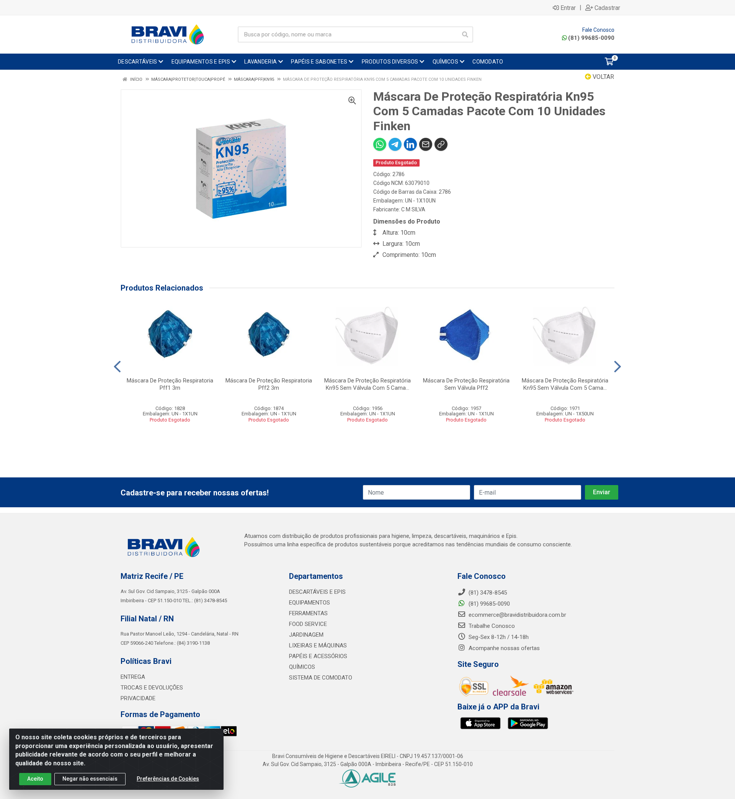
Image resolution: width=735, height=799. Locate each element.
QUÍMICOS (302, 666)
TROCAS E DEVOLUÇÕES (152, 687)
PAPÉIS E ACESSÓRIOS (318, 656)
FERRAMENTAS (308, 613)
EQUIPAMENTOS (309, 602)
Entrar (568, 8)
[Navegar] (117, 366)
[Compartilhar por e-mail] (425, 144)
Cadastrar (607, 8)
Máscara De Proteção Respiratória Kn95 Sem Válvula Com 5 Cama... (367, 384)
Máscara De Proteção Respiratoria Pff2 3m (268, 384)
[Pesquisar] (465, 34)
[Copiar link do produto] (441, 144)
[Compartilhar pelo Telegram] (395, 144)
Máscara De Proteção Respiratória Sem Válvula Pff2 (466, 384)
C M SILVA (413, 209)
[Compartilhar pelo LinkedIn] (410, 144)
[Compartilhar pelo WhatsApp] (379, 144)
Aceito (35, 779)
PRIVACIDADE (138, 698)
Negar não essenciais (90, 779)
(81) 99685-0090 (591, 37)
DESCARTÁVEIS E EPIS (317, 591)
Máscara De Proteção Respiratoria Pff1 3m (170, 384)
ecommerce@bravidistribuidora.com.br (516, 614)
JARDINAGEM (306, 634)
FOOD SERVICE (308, 624)
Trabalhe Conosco (491, 626)
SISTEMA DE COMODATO (320, 677)
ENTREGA (133, 676)
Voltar (602, 76)
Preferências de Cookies (168, 779)
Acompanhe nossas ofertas (503, 648)
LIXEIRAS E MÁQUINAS (318, 645)
